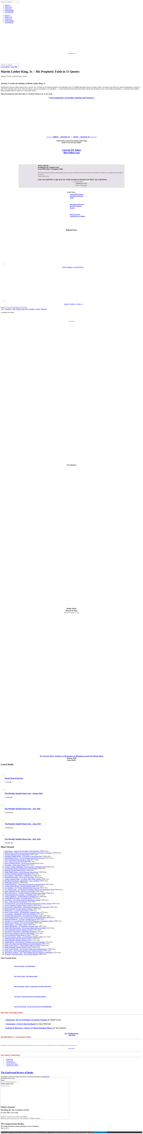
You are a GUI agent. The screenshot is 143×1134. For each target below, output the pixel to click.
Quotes (38, 309)
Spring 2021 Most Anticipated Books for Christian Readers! (23, 944)
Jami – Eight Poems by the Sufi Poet (16, 902)
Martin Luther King (22, 309)
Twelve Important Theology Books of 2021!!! (19, 905)
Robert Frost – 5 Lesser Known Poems (17, 910)
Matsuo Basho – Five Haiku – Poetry (16, 924)
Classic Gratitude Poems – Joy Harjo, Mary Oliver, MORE (23, 879)
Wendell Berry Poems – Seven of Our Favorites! (19, 877)
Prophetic (32, 309)
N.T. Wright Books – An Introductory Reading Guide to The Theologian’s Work (29, 889)
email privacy (84, 185)
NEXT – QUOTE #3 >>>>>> (85, 137)
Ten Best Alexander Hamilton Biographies (18, 874)
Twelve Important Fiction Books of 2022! (17, 935)
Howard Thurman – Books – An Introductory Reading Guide (23, 937)
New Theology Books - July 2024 (71, 1034)
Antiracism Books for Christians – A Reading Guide (21, 895)
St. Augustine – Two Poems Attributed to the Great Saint (22, 888)
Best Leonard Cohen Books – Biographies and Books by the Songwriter (27, 907)
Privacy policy (102, 1132)
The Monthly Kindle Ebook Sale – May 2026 (23, 839)
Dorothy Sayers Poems (12, 1065)
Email (2, 1080)
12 (20, 307)
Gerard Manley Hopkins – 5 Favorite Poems (18, 898)
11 (18, 307)
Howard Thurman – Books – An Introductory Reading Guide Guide (32, 986)
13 (22, 307)
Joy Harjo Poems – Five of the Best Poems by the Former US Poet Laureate (28, 903)
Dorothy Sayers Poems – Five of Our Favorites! (19, 923)
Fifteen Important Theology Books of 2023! (18, 938)
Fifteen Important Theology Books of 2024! (18, 947)
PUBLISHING (9, 10)
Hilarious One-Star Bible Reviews (15, 870)
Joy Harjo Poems (11, 1062)
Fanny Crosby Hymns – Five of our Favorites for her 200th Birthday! (26, 949)
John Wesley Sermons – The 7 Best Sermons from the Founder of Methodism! (29, 952)
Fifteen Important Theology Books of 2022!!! (19, 909)
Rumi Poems (10, 1059)
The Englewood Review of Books (17, 1072)
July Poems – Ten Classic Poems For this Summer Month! (22, 900)
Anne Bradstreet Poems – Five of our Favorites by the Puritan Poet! (25, 917)
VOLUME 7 (14, 67)
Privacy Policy (71, 1048)
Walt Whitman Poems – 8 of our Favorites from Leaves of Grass (24, 858)
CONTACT (8, 9)
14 (24, 307)
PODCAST (8, 7)
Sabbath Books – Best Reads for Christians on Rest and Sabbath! (25, 942)
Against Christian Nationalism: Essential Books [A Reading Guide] (25, 867)
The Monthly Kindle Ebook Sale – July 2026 (22, 809)
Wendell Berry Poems (12, 1064)
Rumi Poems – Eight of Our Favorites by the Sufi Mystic (22, 851)
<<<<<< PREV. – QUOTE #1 (58, 137)
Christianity (7, 309)
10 (16, 307)
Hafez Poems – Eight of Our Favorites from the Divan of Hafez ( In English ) (28, 853)
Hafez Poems (10, 1061)
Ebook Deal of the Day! (14, 778)
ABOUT (7, 5)
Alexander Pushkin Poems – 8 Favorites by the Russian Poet (23, 856)
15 (26, 307)
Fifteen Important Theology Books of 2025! (18, 940)
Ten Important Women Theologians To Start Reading (21, 868)
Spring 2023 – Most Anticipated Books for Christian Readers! (24, 951)
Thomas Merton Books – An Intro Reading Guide (20, 886)
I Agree (96, 1132)
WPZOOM (45, 1076)
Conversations (5, 67)
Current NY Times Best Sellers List (71, 151)
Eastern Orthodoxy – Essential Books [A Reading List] (21, 896)
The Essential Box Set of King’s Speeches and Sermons (71, 98)
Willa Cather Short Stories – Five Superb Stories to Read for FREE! (25, 928)
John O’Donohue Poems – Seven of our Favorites (20, 863)
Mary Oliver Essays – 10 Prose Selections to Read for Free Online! (25, 893)
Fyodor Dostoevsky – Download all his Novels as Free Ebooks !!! (25, 884)
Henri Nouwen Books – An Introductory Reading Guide (22, 912)
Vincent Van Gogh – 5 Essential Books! (24, 966)
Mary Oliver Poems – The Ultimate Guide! (25, 976)
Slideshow (44, 309)
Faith (13, 309)
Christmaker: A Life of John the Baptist (21, 1024)
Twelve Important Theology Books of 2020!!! (19, 930)
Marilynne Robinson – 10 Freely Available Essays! (20, 919)
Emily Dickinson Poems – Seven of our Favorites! (20, 891)
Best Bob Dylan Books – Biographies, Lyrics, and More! (22, 881)
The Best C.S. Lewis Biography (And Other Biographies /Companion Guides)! (29, 921)
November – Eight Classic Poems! (15, 865)
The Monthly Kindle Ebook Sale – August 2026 (24, 793)
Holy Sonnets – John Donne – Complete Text (19, 875)
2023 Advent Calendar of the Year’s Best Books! (20, 933)
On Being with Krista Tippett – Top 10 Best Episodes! (21, 954)
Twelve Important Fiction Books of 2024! (17, 860)
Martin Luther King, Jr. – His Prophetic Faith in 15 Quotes (23, 945)
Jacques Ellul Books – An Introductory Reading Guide (21, 926)
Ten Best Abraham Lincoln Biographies (17, 854)
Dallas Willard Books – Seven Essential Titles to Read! (21, 872)
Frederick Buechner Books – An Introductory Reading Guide (23, 916)
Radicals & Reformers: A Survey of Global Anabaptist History (29, 1028)
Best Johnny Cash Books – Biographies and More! (20, 931)
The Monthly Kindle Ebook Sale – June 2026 (23, 824)
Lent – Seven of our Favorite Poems (16, 861)
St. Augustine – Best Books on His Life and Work (20, 914)
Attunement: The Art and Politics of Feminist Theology (26, 1020)
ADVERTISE (9, 12)
